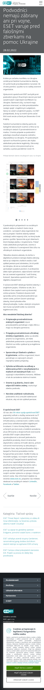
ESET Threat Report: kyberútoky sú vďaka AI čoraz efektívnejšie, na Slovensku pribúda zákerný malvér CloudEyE (21, 521)
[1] (16, 220)
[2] (19, 220)
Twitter (16, 484)
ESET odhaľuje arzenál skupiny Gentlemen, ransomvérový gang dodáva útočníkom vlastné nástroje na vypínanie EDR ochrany (20, 541)
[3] (22, 220)
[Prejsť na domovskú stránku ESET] (14, 3)
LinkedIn (33, 481)
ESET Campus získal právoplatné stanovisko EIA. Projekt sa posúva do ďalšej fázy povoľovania (21, 553)
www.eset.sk (15, 478)
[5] (27, 220)
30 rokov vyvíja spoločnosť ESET (26, 412)
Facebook (7, 484)
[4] (25, 220)
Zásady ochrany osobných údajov (28, 665)
